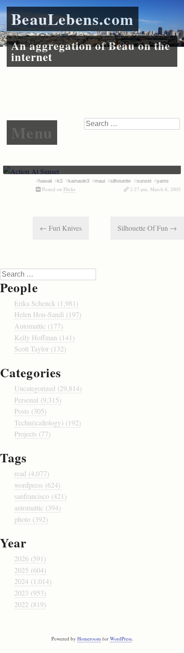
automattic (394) (37, 507)
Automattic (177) (38, 326)
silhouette (120, 181)
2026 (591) (30, 558)
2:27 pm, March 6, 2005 (155, 189)
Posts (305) (30, 411)
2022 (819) (30, 604)
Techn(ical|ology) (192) (47, 422)
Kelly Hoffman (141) (44, 337)
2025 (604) (30, 570)
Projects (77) (32, 433)
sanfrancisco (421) (40, 496)
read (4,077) (31, 473)
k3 (60, 181)
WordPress (121, 638)
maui (100, 181)
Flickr (69, 189)
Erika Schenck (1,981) (46, 303)
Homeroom (89, 638)
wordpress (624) (37, 485)
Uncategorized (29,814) (48, 388)
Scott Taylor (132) (40, 348)
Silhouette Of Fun (147, 228)
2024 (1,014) (32, 581)
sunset (144, 181)
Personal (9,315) (37, 399)
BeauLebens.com (72, 19)
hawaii (45, 181)
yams (163, 181)
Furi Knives (61, 228)
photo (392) (31, 519)
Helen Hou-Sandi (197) (47, 314)
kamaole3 (78, 181)
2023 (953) (30, 592)
